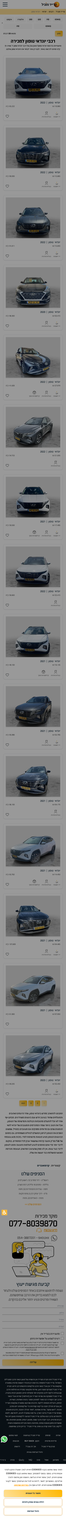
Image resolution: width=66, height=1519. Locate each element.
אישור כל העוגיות (33, 1493)
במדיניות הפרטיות (21, 1485)
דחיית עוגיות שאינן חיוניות (33, 1502)
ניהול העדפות (33, 1511)
